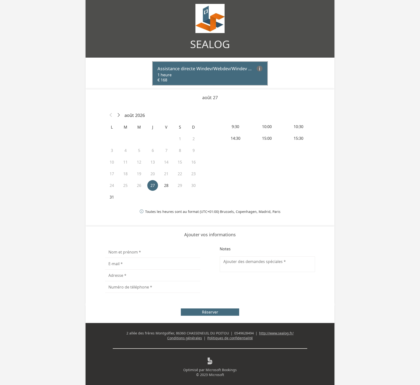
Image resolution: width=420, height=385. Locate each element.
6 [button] (153, 150)
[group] (267, 132)
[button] (111, 115)
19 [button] (139, 173)
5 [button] (139, 150)
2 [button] (193, 138)
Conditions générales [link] (184, 338)
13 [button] (152, 162)
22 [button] (180, 173)
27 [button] (152, 185)
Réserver (210, 312)
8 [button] (180, 150)
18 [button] (125, 173)
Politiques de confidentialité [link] (230, 338)
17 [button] (112, 173)
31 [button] (112, 197)
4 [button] (125, 150)
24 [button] (112, 185)
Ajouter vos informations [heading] (210, 234)
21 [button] (166, 173)
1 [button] (180, 138)
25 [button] (125, 185)
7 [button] (166, 150)
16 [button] (193, 162)
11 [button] (125, 162)
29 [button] (180, 185)
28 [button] (166, 185)
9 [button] (193, 150)
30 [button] (193, 185)
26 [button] (139, 185)
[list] (210, 73)
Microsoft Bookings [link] (221, 370)
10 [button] (112, 162)
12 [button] (139, 162)
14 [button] (166, 162)
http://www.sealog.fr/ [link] (276, 333)
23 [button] (193, 173)
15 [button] (180, 162)
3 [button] (112, 150)
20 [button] (152, 173)
